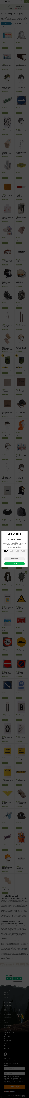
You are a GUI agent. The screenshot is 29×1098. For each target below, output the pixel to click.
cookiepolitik (17, 546)
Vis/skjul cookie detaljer (14, 554)
